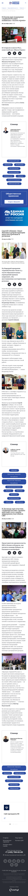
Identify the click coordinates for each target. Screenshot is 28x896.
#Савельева (19, 164)
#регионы (8, 164)
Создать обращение (14, 202)
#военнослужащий (14, 180)
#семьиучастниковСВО (14, 780)
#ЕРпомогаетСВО (14, 183)
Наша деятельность (13, 8)
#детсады (19, 490)
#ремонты (14, 494)
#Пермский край (14, 161)
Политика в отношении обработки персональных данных (14, 880)
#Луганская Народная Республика (14, 482)
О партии (5, 838)
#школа (20, 176)
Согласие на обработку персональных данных (14, 882)
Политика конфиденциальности (14, 878)
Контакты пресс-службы (7, 845)
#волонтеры (14, 784)
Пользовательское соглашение (14, 876)
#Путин (8, 502)
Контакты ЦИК (19, 840)
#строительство (14, 498)
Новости (22, 8)
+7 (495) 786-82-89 (14, 852)
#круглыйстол (19, 773)
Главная (4, 8)
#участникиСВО (14, 172)
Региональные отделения (7, 841)
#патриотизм (8, 176)
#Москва (14, 470)
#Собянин (20, 502)
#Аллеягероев (13, 168)
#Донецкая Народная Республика (14, 475)
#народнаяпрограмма (14, 487)
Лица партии (19, 838)
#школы (8, 490)
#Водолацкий (14, 788)
